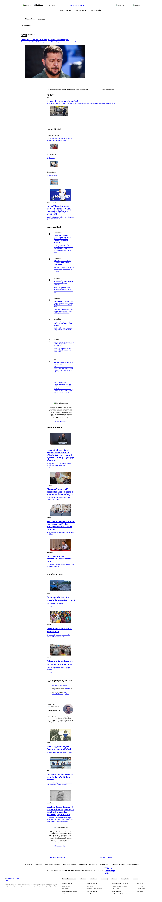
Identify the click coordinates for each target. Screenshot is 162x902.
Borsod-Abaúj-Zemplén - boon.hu (69, 891)
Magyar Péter (57, 258)
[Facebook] (54, 698)
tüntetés (49, 517)
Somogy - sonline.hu (116, 891)
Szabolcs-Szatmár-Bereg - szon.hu (119, 893)
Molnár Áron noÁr (55, 706)
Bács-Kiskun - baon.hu (67, 883)
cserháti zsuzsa (50, 803)
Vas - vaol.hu (140, 886)
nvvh (48, 446)
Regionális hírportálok (68, 879)
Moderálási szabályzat (118, 864)
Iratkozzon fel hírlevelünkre (59, 685)
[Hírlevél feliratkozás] (50, 698)
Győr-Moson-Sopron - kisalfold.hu (94, 888)
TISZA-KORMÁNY (96, 10)
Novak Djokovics (51, 202)
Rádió (135, 879)
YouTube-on (59, 694)
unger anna (57, 298)
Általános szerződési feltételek (88, 864)
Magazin (104, 879)
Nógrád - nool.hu (115, 888)
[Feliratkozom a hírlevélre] (39, 5)
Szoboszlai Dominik (53, 135)
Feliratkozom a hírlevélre (107, 89)
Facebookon (67, 688)
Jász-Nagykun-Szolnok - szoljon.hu (120, 883)
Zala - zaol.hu (140, 891)
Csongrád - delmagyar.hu (67, 893)
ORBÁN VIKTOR (65, 10)
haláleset (56, 380)
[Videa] (64, 698)
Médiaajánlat (38, 864)
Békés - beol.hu (65, 888)
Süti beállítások (132, 864)
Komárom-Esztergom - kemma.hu (119, 886)
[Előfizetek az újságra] (120, 5)
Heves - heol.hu (90, 893)
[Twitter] (61, 698)
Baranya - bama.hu (66, 886)
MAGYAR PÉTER (80, 10)
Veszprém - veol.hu (141, 888)
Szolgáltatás (124, 879)
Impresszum (28, 864)
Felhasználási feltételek (69, 864)
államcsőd (24, 36)
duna (48, 770)
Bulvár (114, 879)
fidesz (55, 359)
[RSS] (71, 698)
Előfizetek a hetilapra (60, 421)
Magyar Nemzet (30, 19)
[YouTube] (67, 698)
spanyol (49, 657)
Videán (54, 694)
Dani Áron (51, 704)
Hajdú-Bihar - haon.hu (92, 891)
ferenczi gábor (50, 485)
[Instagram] (57, 698)
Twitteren (54, 690)
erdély (48, 742)
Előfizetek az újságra (105, 857)
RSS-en (67, 694)
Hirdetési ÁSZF (104, 864)
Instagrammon (68, 692)
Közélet (83, 879)
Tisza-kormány (58, 232)
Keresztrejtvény (51, 154)
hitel (48, 97)
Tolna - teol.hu (140, 883)
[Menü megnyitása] (137, 5)
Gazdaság (93, 879)
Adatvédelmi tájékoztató (52, 864)
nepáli (48, 593)
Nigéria (49, 624)
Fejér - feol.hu (90, 886)
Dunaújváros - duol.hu (92, 883)
